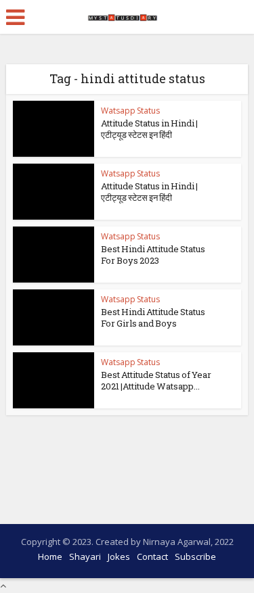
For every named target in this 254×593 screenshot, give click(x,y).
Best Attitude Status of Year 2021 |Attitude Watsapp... (156, 380)
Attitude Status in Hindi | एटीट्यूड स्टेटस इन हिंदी (149, 129)
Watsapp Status (130, 110)
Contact (152, 556)
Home (50, 556)
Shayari (85, 556)
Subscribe (195, 556)
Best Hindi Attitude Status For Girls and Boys (153, 317)
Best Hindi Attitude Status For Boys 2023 (153, 254)
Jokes (119, 556)
